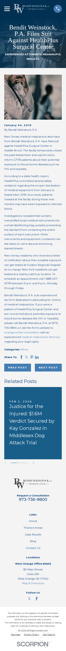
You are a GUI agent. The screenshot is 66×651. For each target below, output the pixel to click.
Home (33, 521)
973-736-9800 (33, 499)
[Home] (32, 8)
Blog (33, 541)
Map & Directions (33, 583)
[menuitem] (15, 635)
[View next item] (33, 462)
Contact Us (33, 548)
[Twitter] (29, 598)
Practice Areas (33, 527)
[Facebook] (36, 598)
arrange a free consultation (21, 332)
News (24, 349)
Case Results (33, 534)
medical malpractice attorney (40, 337)
